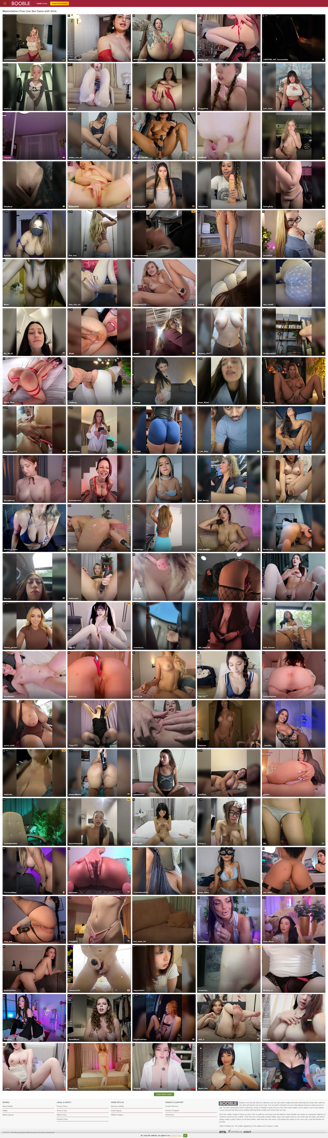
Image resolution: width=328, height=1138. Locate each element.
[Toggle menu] (5, 3)
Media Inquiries (8, 1115)
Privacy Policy (62, 1106)
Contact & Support (172, 1110)
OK (185, 1136)
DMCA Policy (62, 1115)
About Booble (8, 1106)
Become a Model (117, 1106)
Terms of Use (62, 1110)
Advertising (169, 1114)
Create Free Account (59, 3)
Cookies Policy (62, 1119)
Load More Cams (164, 1094)
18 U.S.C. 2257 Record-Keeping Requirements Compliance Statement (28, 1132)
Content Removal (171, 1106)
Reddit (5, 1110)
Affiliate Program (117, 1115)
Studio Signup (116, 1110)
